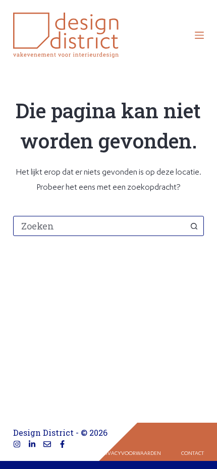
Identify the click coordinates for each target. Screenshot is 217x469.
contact (192, 454)
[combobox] (99, 226)
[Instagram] (17, 444)
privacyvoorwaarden (130, 454)
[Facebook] (62, 444)
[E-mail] (47, 444)
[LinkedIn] (32, 444)
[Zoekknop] (193, 226)
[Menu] (199, 35)
